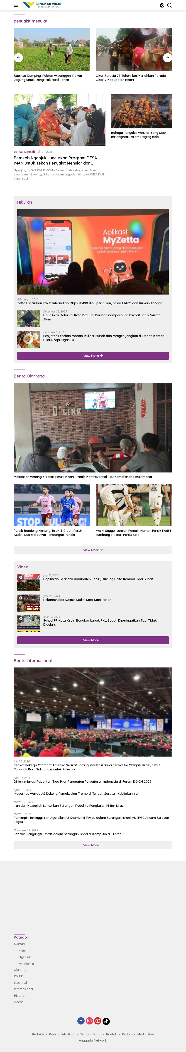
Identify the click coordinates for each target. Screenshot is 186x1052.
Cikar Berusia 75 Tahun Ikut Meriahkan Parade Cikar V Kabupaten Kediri (131, 78)
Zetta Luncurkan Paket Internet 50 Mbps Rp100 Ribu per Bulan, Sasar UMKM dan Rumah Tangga (89, 303)
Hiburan (19, 995)
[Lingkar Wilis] (41, 5)
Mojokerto (26, 964)
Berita (18, 152)
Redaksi (38, 1034)
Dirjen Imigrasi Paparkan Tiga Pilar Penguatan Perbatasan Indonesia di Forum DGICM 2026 (82, 782)
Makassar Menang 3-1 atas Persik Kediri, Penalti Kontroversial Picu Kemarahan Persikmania (83, 477)
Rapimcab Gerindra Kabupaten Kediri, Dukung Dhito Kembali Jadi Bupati (98, 579)
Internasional (23, 989)
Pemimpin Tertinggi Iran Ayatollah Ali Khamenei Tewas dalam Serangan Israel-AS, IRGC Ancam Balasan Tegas (91, 820)
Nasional (20, 982)
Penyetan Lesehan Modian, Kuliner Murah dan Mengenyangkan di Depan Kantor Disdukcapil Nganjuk (103, 338)
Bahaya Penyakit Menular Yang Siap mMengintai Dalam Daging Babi (138, 135)
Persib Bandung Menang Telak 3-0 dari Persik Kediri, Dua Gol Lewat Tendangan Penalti (48, 533)
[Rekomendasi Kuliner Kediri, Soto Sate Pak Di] (28, 603)
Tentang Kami (90, 1034)
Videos (19, 1002)
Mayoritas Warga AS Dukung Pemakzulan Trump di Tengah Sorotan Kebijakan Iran (77, 794)
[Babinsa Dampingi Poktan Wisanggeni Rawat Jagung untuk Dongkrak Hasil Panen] (52, 49)
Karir (52, 1034)
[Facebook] (81, 1021)
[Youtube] (97, 1021)
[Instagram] (89, 1021)
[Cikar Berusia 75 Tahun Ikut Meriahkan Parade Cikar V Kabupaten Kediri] (134, 49)
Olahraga (20, 969)
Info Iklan (68, 1034)
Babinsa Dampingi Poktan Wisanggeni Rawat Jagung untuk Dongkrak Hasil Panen (48, 78)
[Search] (169, 5)
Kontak (111, 1034)
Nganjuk (24, 957)
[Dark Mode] (162, 5)
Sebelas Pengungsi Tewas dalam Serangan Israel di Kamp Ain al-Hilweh (67, 834)
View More (91, 356)
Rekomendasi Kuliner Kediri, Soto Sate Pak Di (77, 600)
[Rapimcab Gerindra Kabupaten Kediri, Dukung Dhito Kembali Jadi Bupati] (28, 582)
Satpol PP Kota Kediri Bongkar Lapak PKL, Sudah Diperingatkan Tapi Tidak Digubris (100, 622)
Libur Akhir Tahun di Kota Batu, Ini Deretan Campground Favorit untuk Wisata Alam (102, 317)
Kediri (22, 951)
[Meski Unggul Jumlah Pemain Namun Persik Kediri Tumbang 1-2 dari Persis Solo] (134, 505)
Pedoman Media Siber (138, 1034)
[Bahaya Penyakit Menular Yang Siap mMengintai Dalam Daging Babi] (141, 111)
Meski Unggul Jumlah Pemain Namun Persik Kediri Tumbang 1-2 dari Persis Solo (133, 533)
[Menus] (17, 5)
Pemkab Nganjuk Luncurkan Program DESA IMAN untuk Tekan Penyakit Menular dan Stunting (55, 163)
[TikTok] (106, 1021)
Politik (18, 976)
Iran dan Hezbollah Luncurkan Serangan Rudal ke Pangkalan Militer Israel (69, 806)
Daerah (29, 152)
